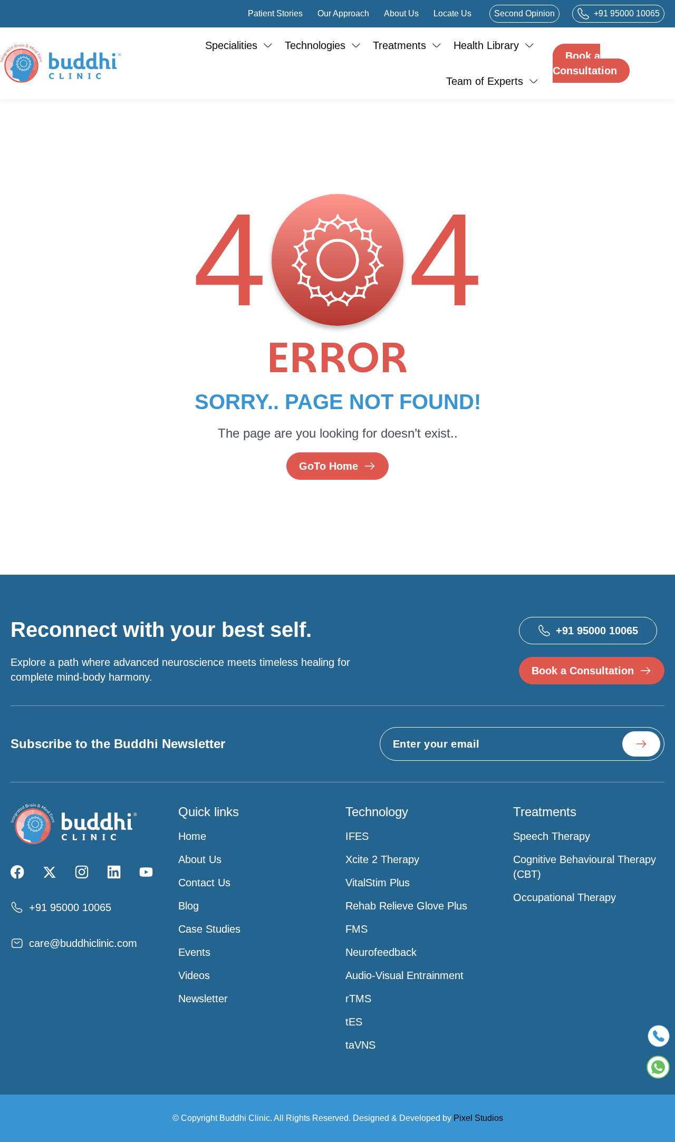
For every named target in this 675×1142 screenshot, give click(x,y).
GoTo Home (328, 466)
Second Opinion (524, 13)
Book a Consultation (585, 63)
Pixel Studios (478, 1118)
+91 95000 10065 (627, 13)
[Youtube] (146, 872)
